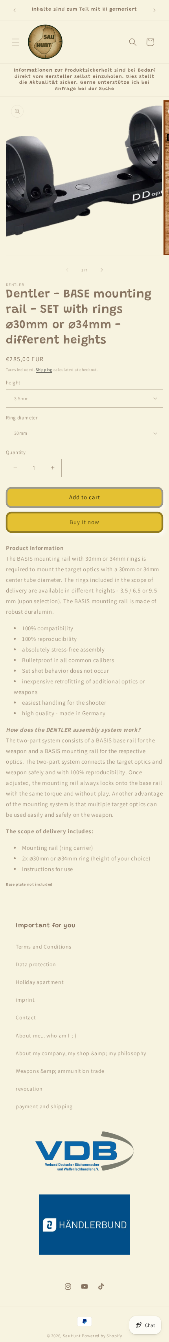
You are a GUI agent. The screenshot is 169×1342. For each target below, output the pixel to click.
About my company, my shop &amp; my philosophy (81, 1053)
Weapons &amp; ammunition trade (60, 1070)
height (13, 382)
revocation (29, 1088)
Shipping (44, 369)
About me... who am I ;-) (46, 1035)
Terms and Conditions (44, 946)
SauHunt (72, 1335)
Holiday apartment (40, 982)
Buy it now (84, 522)
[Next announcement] (154, 10)
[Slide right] (101, 270)
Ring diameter (21, 417)
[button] (15, 42)
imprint (25, 999)
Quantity (16, 452)
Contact (26, 1017)
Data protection (36, 964)
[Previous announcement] (14, 10)
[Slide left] (67, 270)
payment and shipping (44, 1106)
